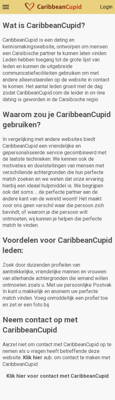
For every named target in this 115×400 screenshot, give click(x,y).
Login (106, 7)
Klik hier (32, 357)
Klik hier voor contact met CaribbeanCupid (57, 376)
